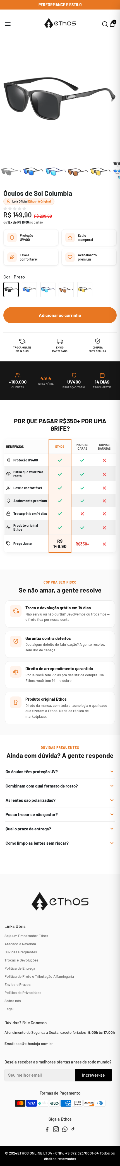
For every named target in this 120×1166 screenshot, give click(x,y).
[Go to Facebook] (47, 1129)
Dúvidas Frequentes (20, 951)
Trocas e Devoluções (21, 960)
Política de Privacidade (22, 992)
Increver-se (93, 1074)
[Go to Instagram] (55, 1129)
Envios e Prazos (17, 984)
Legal (8, 1008)
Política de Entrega (19, 968)
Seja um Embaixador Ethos (26, 935)
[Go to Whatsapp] (65, 1129)
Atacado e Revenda (20, 943)
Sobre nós (12, 1000)
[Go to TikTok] (73, 1129)
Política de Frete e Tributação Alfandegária (39, 976)
